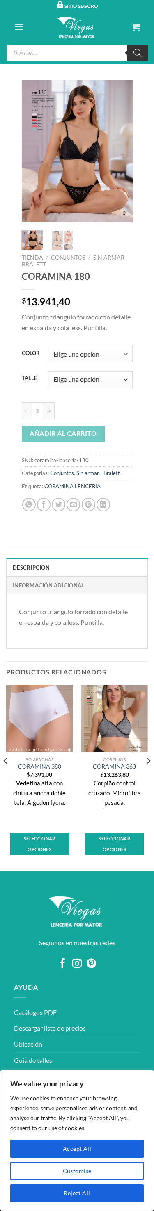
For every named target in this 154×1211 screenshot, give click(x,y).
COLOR (31, 353)
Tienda (32, 257)
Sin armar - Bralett (98, 473)
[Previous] (34, 151)
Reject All (77, 1193)
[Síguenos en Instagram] (77, 964)
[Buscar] (137, 53)
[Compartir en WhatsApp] (29, 504)
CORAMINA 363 (114, 766)
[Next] (120, 151)
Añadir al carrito (63, 433)
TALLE (29, 378)
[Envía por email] (73, 504)
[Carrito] (136, 27)
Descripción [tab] (31, 567)
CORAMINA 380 (39, 766)
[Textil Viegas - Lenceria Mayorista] (77, 26)
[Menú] (19, 27)
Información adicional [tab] (48, 585)
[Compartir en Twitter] (58, 504)
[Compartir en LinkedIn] (103, 504)
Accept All (77, 1148)
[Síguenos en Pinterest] (91, 964)
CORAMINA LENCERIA (72, 486)
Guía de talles (33, 1060)
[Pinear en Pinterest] (88, 504)
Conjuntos (68, 257)
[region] (77, 1140)
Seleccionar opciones (39, 844)
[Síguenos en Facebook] (62, 964)
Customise (77, 1170)
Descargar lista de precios (50, 1028)
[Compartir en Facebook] (44, 504)
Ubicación (28, 1044)
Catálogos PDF (35, 1012)
